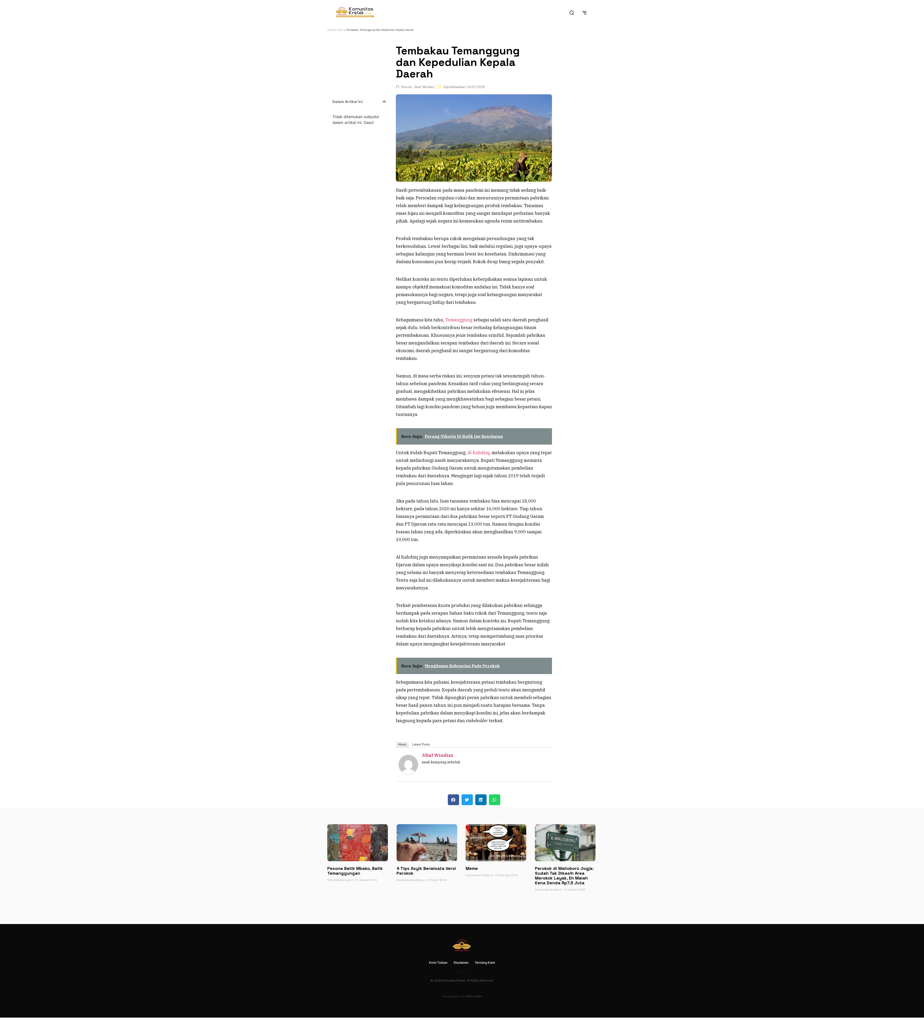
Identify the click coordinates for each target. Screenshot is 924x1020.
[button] (384, 101)
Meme (472, 868)
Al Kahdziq (478, 452)
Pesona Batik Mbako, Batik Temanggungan (355, 871)
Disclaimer (461, 962)
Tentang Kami (485, 962)
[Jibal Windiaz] (408, 772)
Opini (340, 30)
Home (330, 30)
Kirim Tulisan (438, 962)
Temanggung (458, 320)
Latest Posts (421, 744)
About (402, 744)
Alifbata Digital (473, 996)
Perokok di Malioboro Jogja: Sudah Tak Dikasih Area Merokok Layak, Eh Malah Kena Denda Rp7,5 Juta (564, 876)
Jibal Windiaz (437, 755)
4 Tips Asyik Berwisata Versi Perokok (426, 871)
